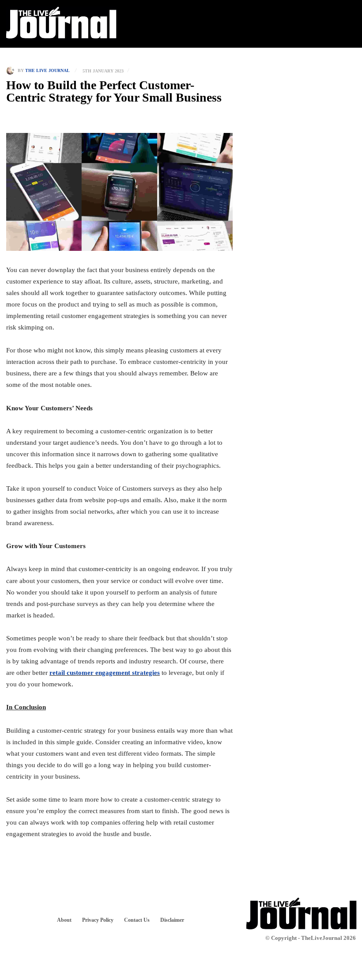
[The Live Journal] (12, 71)
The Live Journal (47, 70)
